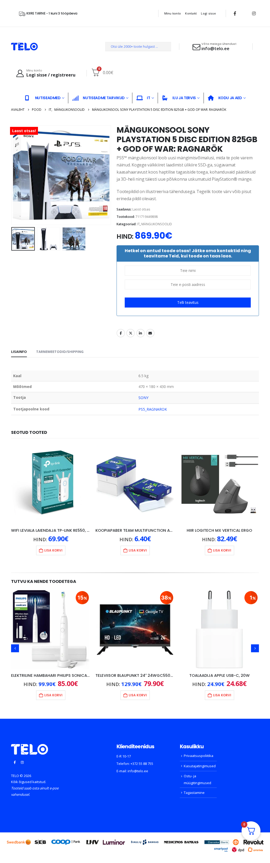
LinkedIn (140, 333)
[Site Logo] (24, 46)
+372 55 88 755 (142, 763)
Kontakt (191, 13)
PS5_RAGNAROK (152, 409)
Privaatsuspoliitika (198, 755)
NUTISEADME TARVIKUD (103, 97)
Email (150, 333)
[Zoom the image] (29, 747)
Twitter (130, 333)
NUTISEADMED (48, 97)
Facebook (121, 333)
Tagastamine (194, 792)
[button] (12, 175)
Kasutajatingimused (200, 766)
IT (148, 97)
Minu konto (172, 13)
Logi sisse (208, 13)
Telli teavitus (188, 302)
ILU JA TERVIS (184, 97)
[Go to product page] (50, 484)
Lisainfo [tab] (19, 351)
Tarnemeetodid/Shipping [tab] (60, 351)
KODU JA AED (230, 97)
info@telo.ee (138, 771)
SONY (143, 397)
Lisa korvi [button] (53, 550)
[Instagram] (254, 13)
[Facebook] (235, 13)
